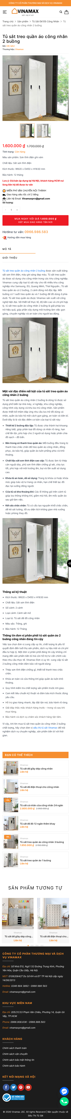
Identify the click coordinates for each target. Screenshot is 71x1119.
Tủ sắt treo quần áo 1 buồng (35, 860)
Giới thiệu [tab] (9, 257)
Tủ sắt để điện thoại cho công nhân (39, 787)
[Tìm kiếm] (61, 12)
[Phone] (64, 1101)
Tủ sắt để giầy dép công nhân (36, 768)
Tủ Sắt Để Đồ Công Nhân (45, 21)
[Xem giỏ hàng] (66, 12)
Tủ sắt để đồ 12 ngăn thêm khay (37, 823)
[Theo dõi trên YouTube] (28, 1087)
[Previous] (3, 918)
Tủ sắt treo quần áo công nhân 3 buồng (42, 842)
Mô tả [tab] (6, 249)
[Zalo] (64, 1091)
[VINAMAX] (25, 12)
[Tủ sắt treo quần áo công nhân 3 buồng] (10, 841)
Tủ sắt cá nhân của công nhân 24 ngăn (41, 805)
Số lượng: (7, 202)
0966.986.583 (36, 232)
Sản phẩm (22, 21)
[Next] (68, 918)
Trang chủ (7, 21)
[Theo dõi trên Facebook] (6, 1087)
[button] (4, 12)
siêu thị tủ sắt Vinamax (45, 727)
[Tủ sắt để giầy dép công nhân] (10, 768)
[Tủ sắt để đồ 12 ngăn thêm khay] (10, 823)
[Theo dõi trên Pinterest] (21, 1087)
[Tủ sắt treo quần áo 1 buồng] (10, 860)
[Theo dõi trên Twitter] (13, 1087)
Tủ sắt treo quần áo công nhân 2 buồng (23, 270)
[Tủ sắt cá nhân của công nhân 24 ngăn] (10, 805)
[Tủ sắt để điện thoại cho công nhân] (10, 786)
